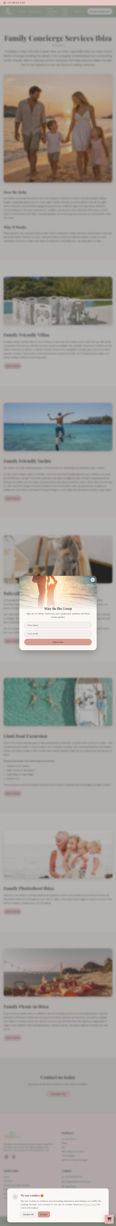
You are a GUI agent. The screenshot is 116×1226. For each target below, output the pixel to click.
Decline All (28, 1214)
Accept (44, 1214)
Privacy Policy (90, 1204)
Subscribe (58, 642)
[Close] (93, 580)
